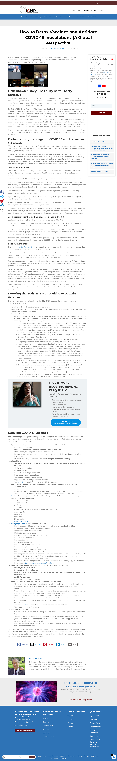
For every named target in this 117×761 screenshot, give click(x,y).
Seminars (46, 733)
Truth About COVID (98, 141)
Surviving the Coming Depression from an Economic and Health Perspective (102, 148)
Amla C (20, 482)
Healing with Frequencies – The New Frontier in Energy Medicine (100, 156)
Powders (70, 723)
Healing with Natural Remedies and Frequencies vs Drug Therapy (102, 165)
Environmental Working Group (23, 247)
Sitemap (63, 758)
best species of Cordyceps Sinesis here (40, 563)
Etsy (26, 605)
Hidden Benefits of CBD (99, 171)
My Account (94, 716)
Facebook (106, 72)
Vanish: (14, 496)
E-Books (46, 718)
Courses (46, 722)
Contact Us (94, 719)
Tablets (70, 727)
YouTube (93, 74)
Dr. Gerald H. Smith (57, 49)
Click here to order (21, 521)
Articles (46, 729)
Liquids (70, 719)
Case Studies (48, 726)
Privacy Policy (95, 723)
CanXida (70, 376)
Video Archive (48, 736)
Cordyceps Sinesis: (19, 524)
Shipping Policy (96, 727)
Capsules (70, 716)
